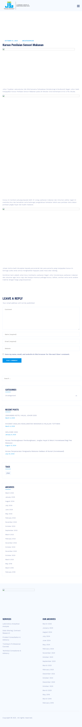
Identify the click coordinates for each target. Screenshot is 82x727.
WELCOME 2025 (11, 432)
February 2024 (10, 518)
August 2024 (9, 501)
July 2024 (8, 505)
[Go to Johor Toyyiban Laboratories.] (59, 19)
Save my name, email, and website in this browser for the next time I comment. (37, 354)
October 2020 (10, 555)
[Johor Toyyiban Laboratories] (17, 5)
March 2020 (9, 559)
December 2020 (11, 551)
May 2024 (8, 514)
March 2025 (9, 493)
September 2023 (11, 530)
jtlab (8, 473)
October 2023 (10, 526)
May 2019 (8, 564)
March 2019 (9, 568)
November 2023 (11, 522)
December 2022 (11, 543)
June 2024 (9, 509)
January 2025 (10, 497)
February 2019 (10, 572)
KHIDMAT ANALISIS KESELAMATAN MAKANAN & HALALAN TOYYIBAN (32, 424)
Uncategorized (28, 41)
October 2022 (10, 547)
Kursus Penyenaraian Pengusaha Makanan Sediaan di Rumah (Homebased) (34, 451)
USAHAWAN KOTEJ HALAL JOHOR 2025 (21, 415)
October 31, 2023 (11, 41)
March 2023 (9, 534)
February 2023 (10, 539)
